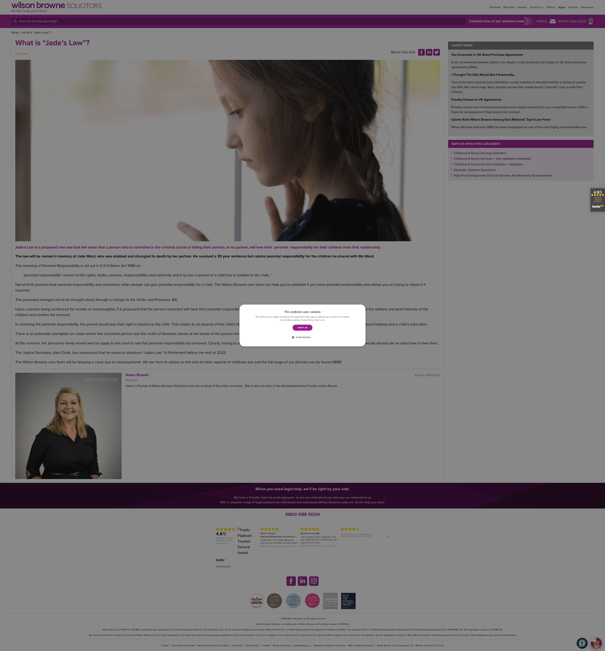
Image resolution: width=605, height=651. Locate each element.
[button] (302, 337)
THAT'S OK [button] (302, 327)
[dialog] (302, 325)
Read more (320, 320)
